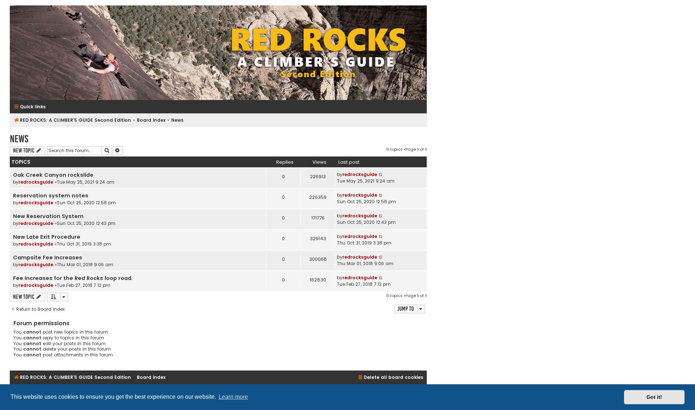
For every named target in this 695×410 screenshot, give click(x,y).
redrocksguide (35, 182)
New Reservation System (48, 216)
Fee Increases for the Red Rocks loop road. (73, 278)
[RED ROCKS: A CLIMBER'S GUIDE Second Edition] (218, 52)
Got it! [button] (654, 397)
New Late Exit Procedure (46, 236)
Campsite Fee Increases (47, 257)
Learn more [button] (233, 397)
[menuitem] (390, 377)
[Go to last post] (381, 174)
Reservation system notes (50, 195)
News (19, 139)
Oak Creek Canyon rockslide (53, 175)
